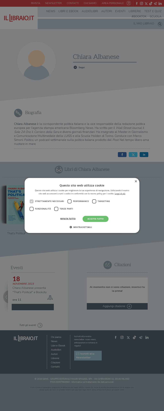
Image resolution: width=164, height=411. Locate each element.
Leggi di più (120, 193)
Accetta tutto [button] (95, 218)
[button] (82, 227)
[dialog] (82, 205)
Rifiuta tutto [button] (68, 218)
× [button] (136, 181)
